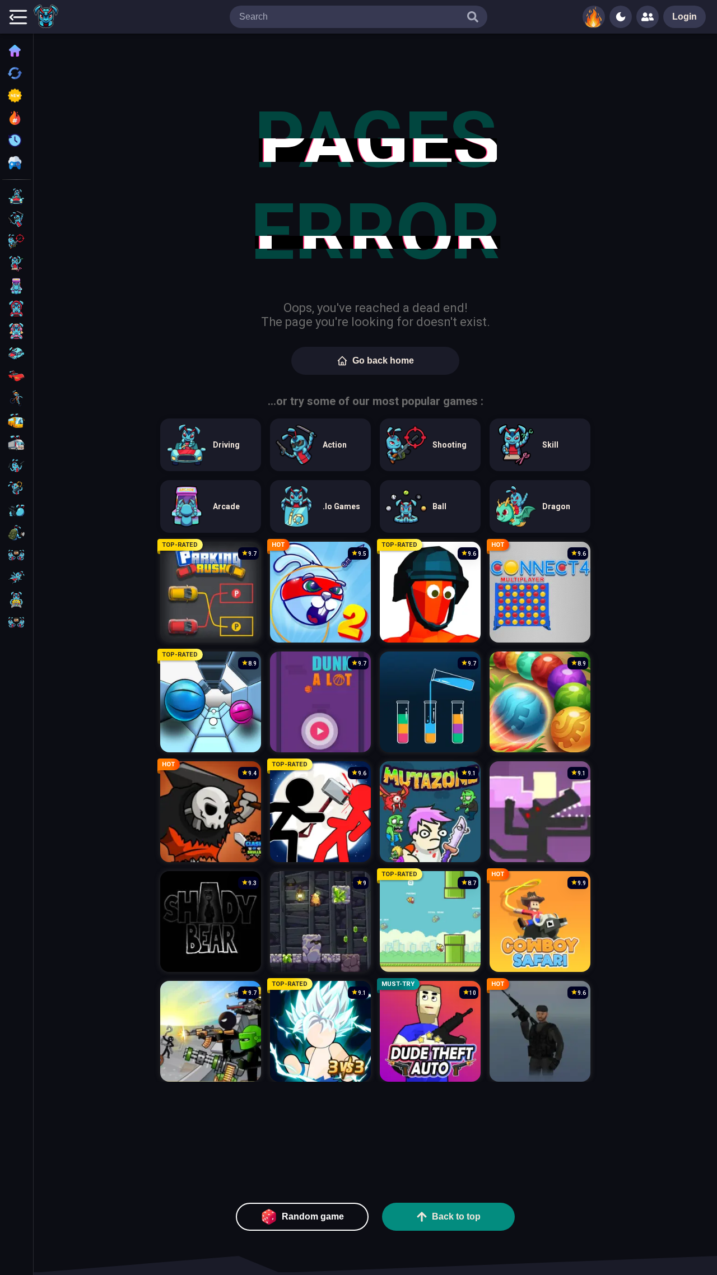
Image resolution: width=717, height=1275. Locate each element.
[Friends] (647, 17)
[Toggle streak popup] (594, 17)
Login (684, 16)
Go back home (383, 360)
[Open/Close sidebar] (17, 16)
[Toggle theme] (620, 17)
